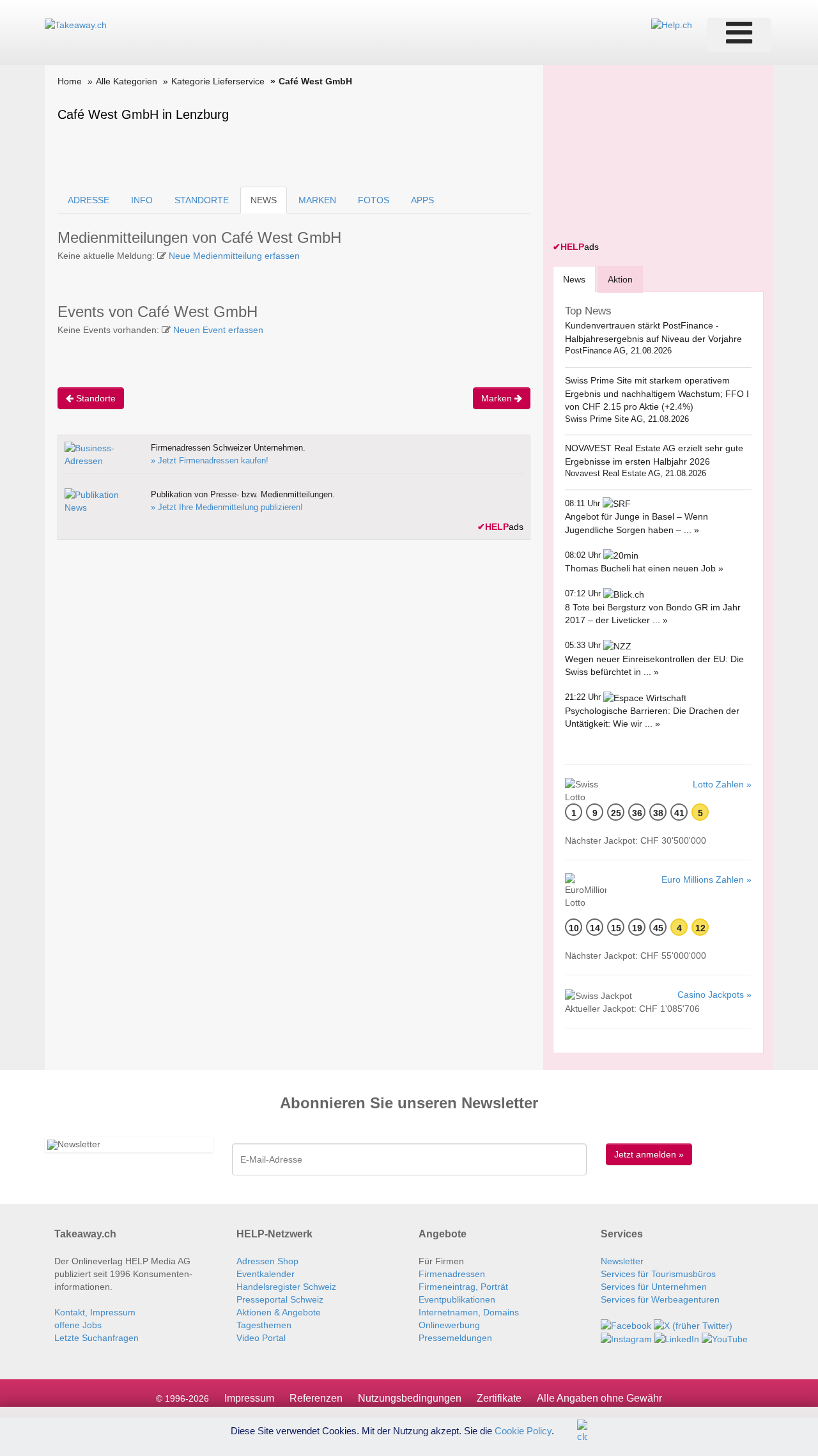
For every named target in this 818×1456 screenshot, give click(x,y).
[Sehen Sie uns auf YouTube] (725, 1338)
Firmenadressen (452, 1274)
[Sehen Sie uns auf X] (693, 1325)
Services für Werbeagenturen (660, 1299)
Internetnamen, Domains (469, 1312)
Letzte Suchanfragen (96, 1338)
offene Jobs (78, 1325)
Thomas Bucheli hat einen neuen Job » (644, 568)
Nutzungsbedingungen (409, 1398)
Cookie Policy (523, 1430)
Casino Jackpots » (714, 994)
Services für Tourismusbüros (658, 1274)
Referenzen (316, 1398)
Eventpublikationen (457, 1299)
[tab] (574, 279)
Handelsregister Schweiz (286, 1287)
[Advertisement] (649, 155)
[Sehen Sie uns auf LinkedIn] (676, 1338)
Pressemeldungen (455, 1338)
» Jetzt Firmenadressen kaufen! (209, 460)
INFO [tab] (142, 200)
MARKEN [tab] (317, 200)
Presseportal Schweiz (279, 1299)
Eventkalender (265, 1274)
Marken (497, 398)
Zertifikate (499, 1398)
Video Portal (261, 1338)
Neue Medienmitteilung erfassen (234, 256)
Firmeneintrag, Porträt (463, 1287)
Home (70, 81)
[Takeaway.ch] (76, 24)
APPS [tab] (422, 200)
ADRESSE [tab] (88, 200)
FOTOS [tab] (373, 200)
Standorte (94, 398)
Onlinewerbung (449, 1325)
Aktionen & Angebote (278, 1312)
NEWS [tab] (264, 200)
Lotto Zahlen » (722, 784)
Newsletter (622, 1261)
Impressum (249, 1398)
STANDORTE (201, 200)
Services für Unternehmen (654, 1287)
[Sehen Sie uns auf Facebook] (626, 1325)
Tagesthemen (263, 1325)
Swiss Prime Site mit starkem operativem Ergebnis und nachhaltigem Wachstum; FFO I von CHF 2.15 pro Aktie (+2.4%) (657, 393)
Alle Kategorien (126, 81)
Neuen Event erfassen (218, 330)
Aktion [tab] (620, 279)
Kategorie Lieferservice (218, 81)
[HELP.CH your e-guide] (671, 24)
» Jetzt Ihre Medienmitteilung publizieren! (227, 507)
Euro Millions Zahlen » (706, 879)
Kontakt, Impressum (94, 1312)
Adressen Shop (267, 1261)
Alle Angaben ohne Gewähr (599, 1398)
